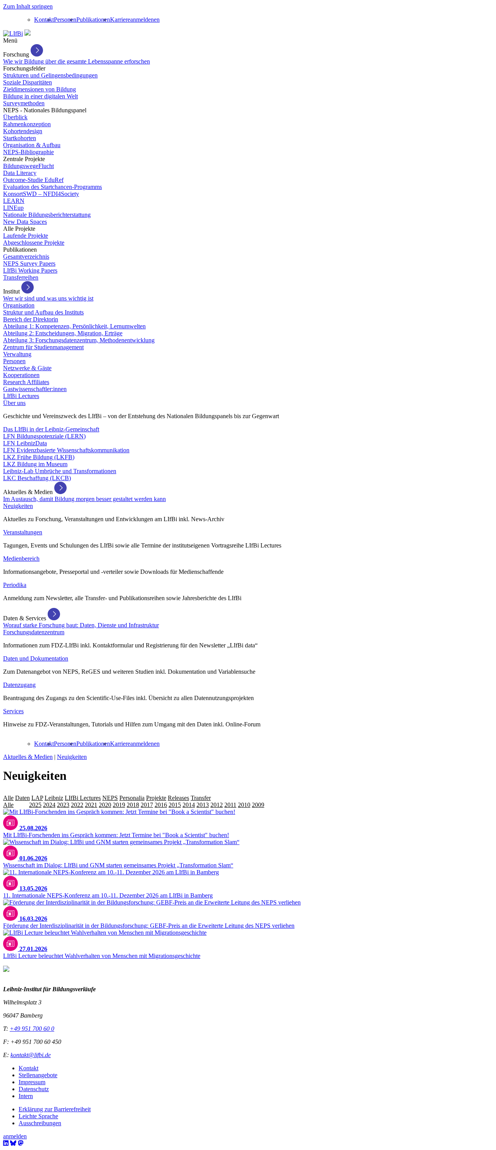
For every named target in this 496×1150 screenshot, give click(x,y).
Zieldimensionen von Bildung (39, 89)
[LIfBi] (13, 33)
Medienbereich (21, 558)
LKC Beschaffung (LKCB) (37, 478)
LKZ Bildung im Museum (35, 464)
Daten (22, 798)
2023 (63, 805)
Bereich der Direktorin (30, 319)
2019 (119, 805)
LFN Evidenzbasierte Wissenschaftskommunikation (66, 450)
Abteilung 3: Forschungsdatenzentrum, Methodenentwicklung (79, 340)
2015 (175, 805)
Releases (178, 798)
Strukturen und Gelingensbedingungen (50, 75)
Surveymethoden (24, 103)
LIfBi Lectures (21, 396)
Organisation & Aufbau (31, 145)
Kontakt (44, 19)
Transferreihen (20, 277)
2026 (21, 805)
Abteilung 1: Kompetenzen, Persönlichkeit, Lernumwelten (74, 326)
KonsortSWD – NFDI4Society (41, 194)
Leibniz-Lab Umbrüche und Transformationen (59, 471)
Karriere (120, 19)
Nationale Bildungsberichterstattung (47, 214)
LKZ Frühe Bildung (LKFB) (38, 457)
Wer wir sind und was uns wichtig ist (48, 298)
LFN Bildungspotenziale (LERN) (44, 436)
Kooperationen (21, 375)
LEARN (13, 200)
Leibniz (54, 798)
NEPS (110, 798)
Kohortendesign (22, 131)
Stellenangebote (38, 1075)
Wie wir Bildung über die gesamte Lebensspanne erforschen (76, 61)
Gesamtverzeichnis (26, 256)
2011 (230, 805)
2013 (202, 805)
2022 (77, 805)
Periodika (14, 585)
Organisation (18, 305)
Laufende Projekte (25, 235)
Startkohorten (19, 138)
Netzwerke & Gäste (27, 368)
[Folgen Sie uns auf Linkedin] (6, 1143)
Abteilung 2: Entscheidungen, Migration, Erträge (62, 333)
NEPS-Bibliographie (28, 152)
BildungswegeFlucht (28, 166)
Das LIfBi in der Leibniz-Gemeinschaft (51, 429)
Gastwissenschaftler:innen (35, 389)
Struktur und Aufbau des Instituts (43, 312)
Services (13, 711)
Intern (26, 1096)
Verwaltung (17, 354)
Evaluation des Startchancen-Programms (52, 187)
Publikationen (93, 19)
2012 (216, 805)
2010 (244, 805)
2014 (189, 805)
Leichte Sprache (38, 1116)
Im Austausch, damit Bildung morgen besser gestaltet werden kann (84, 499)
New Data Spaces (25, 221)
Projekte (156, 798)
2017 (147, 805)
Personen (65, 19)
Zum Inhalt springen (28, 6)
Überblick (15, 117)
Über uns (14, 403)
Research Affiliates (26, 382)
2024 (49, 805)
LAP (37, 798)
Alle (8, 798)
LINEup (13, 207)
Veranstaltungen (22, 532)
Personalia (132, 798)
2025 (35, 805)
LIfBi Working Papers (30, 270)
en (157, 19)
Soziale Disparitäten (27, 82)
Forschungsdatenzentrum (33, 632)
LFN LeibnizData (25, 443)
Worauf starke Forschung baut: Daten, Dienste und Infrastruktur (81, 625)
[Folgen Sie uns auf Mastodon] (20, 1143)
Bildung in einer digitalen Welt (40, 96)
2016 (161, 805)
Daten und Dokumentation (35, 658)
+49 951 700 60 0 (32, 1028)
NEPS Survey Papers (29, 263)
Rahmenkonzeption (27, 124)
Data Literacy (19, 173)
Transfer (201, 798)
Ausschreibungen (40, 1123)
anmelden (142, 19)
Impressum (32, 1082)
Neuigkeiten (18, 506)
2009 (258, 805)
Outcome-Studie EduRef (33, 180)
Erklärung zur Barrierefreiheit (55, 1109)
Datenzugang (19, 684)
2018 (133, 805)
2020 (105, 805)
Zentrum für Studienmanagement (43, 347)
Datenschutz (34, 1089)
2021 (91, 805)
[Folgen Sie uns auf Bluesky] (13, 1143)
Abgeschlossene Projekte (33, 242)
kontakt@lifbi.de (30, 1055)
